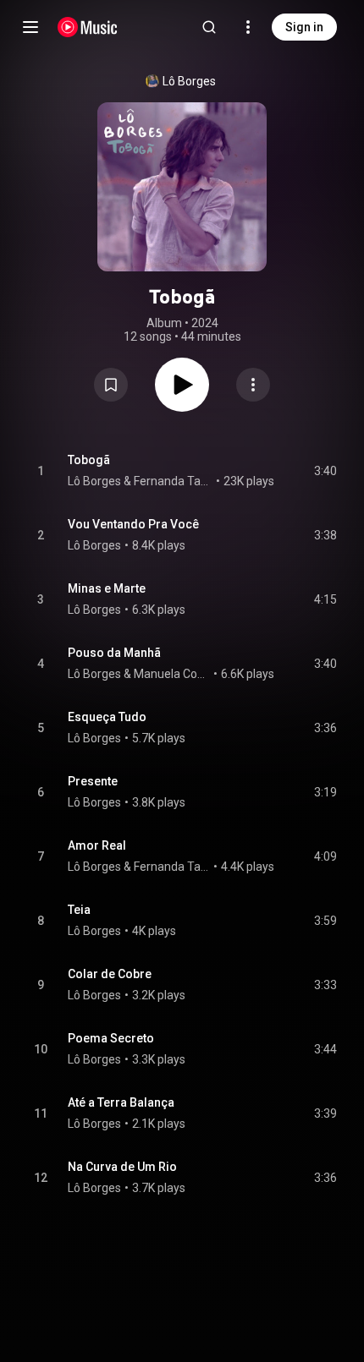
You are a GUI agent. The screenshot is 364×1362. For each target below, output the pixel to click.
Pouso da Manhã (114, 652)
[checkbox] (325, 471)
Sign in (304, 27)
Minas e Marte (107, 588)
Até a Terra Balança (121, 1102)
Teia (79, 909)
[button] (111, 385)
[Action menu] (253, 385)
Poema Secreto (111, 1038)
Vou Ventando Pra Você (133, 524)
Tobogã (89, 460)
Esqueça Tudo (107, 717)
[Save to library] (111, 385)
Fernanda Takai (173, 481)
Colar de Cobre (110, 974)
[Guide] (30, 27)
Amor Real (97, 845)
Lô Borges (189, 81)
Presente (93, 781)
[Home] (88, 27)
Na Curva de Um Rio (122, 1166)
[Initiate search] (209, 27)
